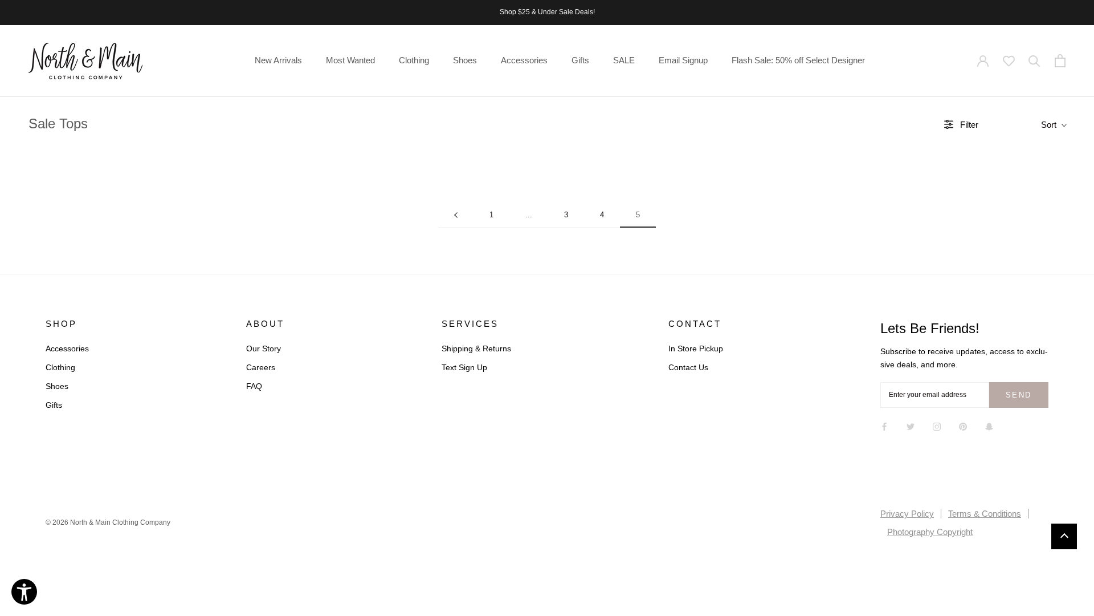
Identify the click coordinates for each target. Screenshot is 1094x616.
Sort (1050, 124)
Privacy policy (907, 513)
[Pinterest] (963, 426)
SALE (624, 60)
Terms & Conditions (984, 513)
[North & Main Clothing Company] (85, 61)
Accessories (524, 60)
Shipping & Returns (476, 348)
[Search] (1034, 61)
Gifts (580, 60)
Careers (260, 367)
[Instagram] (937, 426)
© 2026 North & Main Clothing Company (108, 522)
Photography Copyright (930, 532)
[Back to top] (1064, 536)
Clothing (414, 60)
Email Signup (683, 60)
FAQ (254, 386)
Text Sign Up (464, 367)
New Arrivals (278, 60)
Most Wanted (350, 60)
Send (1019, 395)
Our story (263, 348)
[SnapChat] (989, 426)
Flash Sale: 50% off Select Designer (798, 60)
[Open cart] (1060, 61)
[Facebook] (884, 426)
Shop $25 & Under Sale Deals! (547, 12)
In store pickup (695, 348)
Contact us (688, 367)
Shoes (465, 60)
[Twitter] (911, 426)
